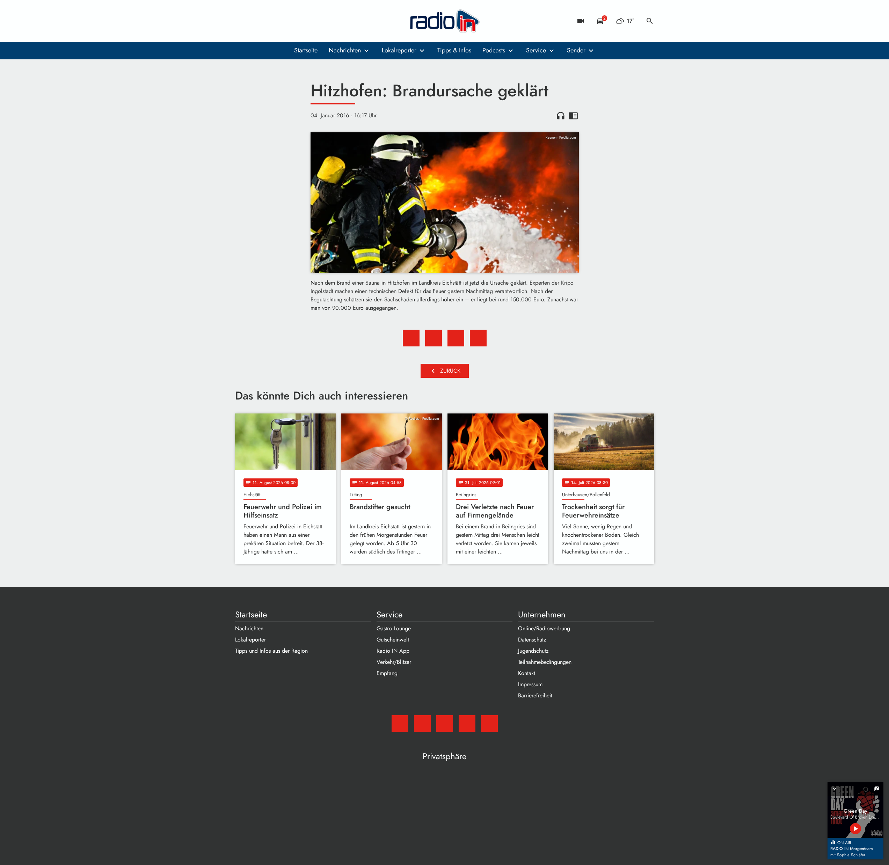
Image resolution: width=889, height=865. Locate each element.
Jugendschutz (533, 651)
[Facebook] (256, 21)
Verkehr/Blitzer (394, 662)
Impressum (530, 684)
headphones (561, 115)
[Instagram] (270, 21)
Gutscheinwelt (393, 640)
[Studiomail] (242, 21)
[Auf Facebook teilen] (411, 338)
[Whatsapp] (284, 21)
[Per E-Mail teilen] (478, 338)
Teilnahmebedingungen (544, 662)
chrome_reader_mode (573, 115)
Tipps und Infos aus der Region (271, 651)
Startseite (306, 50)
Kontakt (526, 673)
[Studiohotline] (298, 21)
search (650, 21)
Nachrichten (345, 50)
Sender (576, 50)
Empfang (387, 673)
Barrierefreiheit (535, 695)
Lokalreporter (399, 50)
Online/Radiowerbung (544, 628)
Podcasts (493, 50)
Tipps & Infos (454, 50)
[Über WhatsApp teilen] (455, 338)
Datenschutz (532, 640)
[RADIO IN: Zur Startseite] (445, 21)
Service (536, 50)
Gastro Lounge (394, 628)
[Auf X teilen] (433, 338)
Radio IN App (393, 651)
